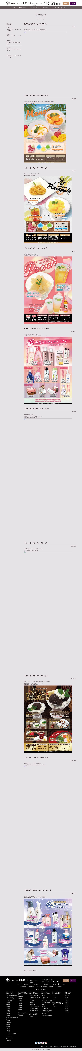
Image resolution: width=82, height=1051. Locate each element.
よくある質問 (31, 986)
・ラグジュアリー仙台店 (46, 1010)
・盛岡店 (8, 1015)
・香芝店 (66, 1000)
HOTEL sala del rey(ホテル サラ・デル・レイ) (57, 1003)
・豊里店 (8, 1032)
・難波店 (54, 1006)
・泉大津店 (20, 1015)
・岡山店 (8, 1024)
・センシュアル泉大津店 (46, 1015)
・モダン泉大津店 (45, 1012)
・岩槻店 (8, 1008)
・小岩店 (8, 1006)
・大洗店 (20, 1005)
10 (31, 970)
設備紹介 (47, 7)
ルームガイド (36, 7)
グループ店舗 (23, 986)
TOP (14, 7)
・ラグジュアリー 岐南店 (34, 997)
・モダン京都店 (9, 997)
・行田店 (43, 995)
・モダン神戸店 (44, 997)
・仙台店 (66, 1012)
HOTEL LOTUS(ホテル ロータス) (10, 993)
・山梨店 (43, 999)
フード (57, 7)
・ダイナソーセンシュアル (35, 1006)
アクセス (67, 7)
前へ (25, 970)
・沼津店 (20, 1007)
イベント (38, 986)
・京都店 (31, 1016)
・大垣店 (31, 999)
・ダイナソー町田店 (33, 1008)
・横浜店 (8, 1030)
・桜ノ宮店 (67, 995)
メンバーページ (58, 986)
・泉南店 (66, 997)
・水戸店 (8, 1028)
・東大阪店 (8, 1022)
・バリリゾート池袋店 (11, 1033)
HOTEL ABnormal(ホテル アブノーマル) (23, 1013)
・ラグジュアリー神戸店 (46, 1000)
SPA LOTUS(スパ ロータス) (9, 1037)
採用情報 (51, 986)
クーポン (66, 3)
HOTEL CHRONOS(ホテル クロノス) (33, 1014)
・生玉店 (20, 1009)
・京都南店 (8, 1040)
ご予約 (73, 3)
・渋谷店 (8, 1010)
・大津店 (8, 1004)
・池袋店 (8, 1012)
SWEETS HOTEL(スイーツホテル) (56, 993)
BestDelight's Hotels (41, 989)
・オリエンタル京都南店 (11, 995)
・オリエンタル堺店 (10, 999)
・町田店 (20, 1002)
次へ (35, 970)
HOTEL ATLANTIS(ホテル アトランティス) (23, 993)
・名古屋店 (31, 1000)
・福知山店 (43, 1004)
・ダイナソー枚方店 (33, 1010)
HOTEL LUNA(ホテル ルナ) (67, 993)
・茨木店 (8, 1026)
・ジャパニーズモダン (46, 1002)
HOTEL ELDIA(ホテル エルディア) (45, 993)
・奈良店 (8, 1002)
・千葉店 (8, 1013)
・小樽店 (20, 1000)
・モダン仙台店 (44, 1008)
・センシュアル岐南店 (34, 995)
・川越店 (66, 1010)
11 (33, 970)
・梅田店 (8, 1020)
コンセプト (23, 7)
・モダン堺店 (9, 1000)
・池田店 (66, 999)
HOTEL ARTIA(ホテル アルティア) (33, 993)
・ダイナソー (32, 1004)
